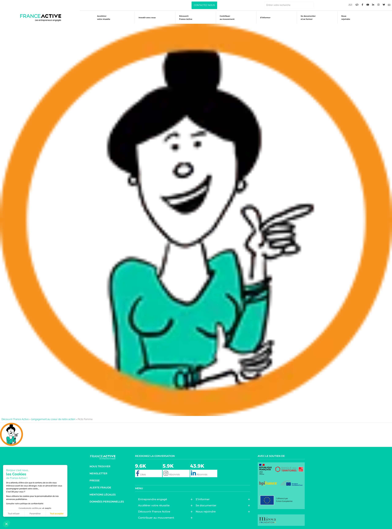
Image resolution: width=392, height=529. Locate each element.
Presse (95, 480)
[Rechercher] (317, 5)
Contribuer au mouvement (227, 17)
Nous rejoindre (345, 17)
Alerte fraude (100, 487)
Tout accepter (57, 513)
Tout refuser (14, 513)
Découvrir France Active (185, 17)
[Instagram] (378, 4)
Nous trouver (100, 466)
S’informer (265, 17)
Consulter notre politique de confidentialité (24, 503)
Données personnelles (107, 501)
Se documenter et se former (308, 17)
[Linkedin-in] (373, 4)
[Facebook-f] (357, 4)
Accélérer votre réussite (103, 17)
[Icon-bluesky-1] (383, 4)
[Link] (389, 4)
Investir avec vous (147, 17)
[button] (6, 523)
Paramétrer (35, 513)
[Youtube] (350, 4)
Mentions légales (103, 494)
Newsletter (98, 473)
